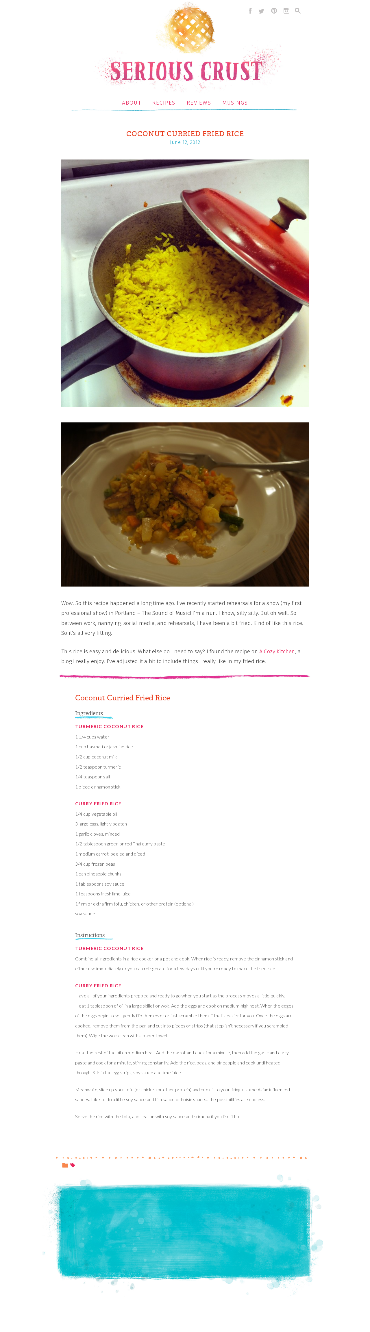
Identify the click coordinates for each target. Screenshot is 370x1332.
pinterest (274, 11)
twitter (261, 11)
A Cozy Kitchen (277, 651)
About (131, 102)
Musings (235, 102)
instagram (286, 11)
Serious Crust (188, 48)
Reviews (199, 102)
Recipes (163, 102)
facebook (249, 11)
